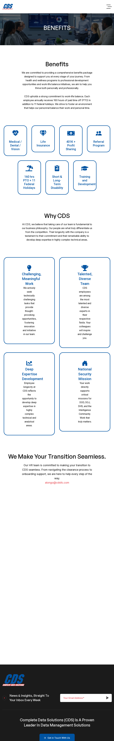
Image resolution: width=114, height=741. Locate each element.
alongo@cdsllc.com (57, 482)
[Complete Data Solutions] (7, 6)
